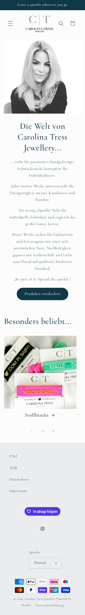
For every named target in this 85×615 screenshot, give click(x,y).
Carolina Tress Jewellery (40, 599)
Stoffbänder (37, 415)
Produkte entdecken (42, 293)
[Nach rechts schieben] (53, 431)
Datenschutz (19, 479)
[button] (10, 23)
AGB (13, 468)
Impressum (18, 491)
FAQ (13, 456)
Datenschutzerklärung (50, 605)
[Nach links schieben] (31, 431)
